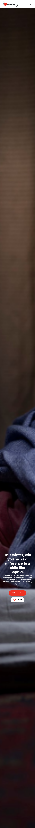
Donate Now (19, 593)
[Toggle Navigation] (30, 5)
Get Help (19, 599)
